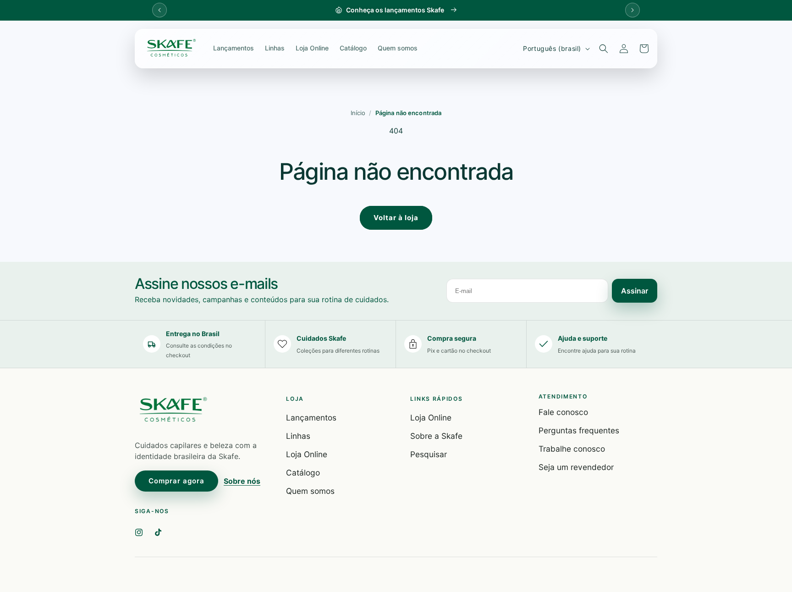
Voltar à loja (396, 217)
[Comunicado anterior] (159, 10)
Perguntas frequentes (579, 430)
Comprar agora (176, 480)
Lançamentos (233, 48)
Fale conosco (563, 412)
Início (358, 112)
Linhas (275, 48)
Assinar (634, 290)
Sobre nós (242, 481)
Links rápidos (436, 398)
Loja (295, 398)
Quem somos (398, 48)
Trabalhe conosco (572, 449)
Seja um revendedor (576, 467)
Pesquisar (428, 454)
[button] (604, 49)
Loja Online (312, 48)
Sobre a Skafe (436, 436)
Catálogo (353, 48)
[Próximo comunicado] (632, 10)
